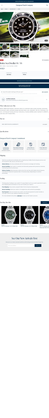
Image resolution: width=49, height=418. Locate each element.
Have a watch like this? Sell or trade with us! (24, 86)
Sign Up (38, 245)
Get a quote (45, 91)
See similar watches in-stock (24, 80)
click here (19, 195)
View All (45, 202)
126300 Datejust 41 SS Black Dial (29, 226)
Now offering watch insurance (24, 1)
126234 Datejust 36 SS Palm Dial (9, 226)
